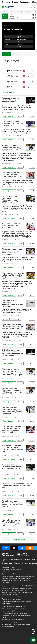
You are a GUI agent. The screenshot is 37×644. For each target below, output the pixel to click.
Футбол (4, 560)
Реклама (17, 563)
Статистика (17, 54)
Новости (28, 54)
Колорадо (14, 76)
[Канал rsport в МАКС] (6, 548)
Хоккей (6, 26)
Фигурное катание (15, 560)
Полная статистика (9, 92)
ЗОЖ (33, 560)
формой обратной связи (10, 626)
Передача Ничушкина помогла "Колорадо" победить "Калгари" (10, 100)
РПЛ (22, 11)
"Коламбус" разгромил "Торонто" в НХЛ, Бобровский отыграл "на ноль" (11, 523)
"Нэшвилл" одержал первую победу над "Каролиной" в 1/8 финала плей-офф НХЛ (13, 275)
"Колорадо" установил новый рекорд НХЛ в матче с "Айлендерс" (12, 123)
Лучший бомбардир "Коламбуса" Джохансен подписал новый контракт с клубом (12, 504)
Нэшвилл (14, 81)
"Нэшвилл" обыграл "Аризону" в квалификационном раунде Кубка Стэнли (12, 303)
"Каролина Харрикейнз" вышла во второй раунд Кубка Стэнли (11, 225)
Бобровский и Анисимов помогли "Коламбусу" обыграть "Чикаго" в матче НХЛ (12, 448)
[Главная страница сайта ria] (2, 7)
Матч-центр (5, 16)
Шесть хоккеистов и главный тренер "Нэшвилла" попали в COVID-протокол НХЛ (10, 199)
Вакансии (5, 572)
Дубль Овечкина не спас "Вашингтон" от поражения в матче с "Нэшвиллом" (12, 326)
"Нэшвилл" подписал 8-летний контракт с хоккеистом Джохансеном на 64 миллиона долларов (12, 372)
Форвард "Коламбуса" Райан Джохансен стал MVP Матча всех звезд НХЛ (13, 467)
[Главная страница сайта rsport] (12, 7)
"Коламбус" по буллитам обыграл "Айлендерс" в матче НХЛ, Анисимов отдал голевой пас (11, 429)
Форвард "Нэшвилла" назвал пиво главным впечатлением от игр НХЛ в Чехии (12, 148)
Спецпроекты (7, 563)
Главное (4, 11)
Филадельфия (16, 70)
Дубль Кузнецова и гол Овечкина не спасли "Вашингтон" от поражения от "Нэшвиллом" (12, 353)
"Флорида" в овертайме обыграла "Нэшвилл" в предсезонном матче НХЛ (12, 174)
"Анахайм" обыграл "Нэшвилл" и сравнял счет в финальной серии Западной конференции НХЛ (13, 410)
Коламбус (14, 87)
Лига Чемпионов (14, 11)
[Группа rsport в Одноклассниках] (30, 548)
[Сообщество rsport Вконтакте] (22, 548)
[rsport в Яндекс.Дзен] (14, 548)
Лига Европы (29, 11)
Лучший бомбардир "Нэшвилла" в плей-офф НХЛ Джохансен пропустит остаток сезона (12, 391)
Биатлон (27, 560)
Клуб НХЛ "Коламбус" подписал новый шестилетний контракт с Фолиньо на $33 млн (17, 485)
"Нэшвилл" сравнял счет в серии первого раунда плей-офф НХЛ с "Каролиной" (12, 252)
